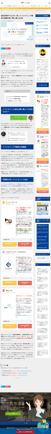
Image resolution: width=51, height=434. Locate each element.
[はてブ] (3, 48)
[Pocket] (8, 48)
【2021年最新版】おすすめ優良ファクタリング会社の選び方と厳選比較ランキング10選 (43, 213)
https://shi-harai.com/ (23, 375)
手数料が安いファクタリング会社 (14, 100)
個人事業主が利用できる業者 (42, 244)
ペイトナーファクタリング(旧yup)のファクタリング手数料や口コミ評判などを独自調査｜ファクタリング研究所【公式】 (42, 352)
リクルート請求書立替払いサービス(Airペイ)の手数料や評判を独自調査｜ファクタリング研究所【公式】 (42, 330)
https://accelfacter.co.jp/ (26, 370)
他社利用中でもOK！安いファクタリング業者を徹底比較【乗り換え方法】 (34, 10)
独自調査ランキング (16, 192)
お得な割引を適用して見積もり (25, 283)
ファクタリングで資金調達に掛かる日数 (42, 32)
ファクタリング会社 (9, 10)
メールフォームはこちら (20, 160)
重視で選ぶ (43, 225)
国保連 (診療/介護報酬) (42, 236)
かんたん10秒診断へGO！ (13, 413)
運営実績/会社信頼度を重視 (42, 233)
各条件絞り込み (17, 10)
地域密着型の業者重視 (42, 247)
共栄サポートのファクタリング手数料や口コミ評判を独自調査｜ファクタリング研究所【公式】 (42, 300)
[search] (47, 39)
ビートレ (21, 232)
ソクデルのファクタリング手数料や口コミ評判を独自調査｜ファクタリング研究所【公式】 (42, 293)
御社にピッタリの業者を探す (25, 431)
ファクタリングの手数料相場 (42, 29)
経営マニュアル (41, 6)
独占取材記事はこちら (9, 243)
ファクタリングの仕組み (42, 18)
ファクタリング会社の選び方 (31, 6)
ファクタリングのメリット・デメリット (42, 22)
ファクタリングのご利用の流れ (42, 25)
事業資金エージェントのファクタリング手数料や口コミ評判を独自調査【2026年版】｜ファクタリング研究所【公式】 (42, 271)
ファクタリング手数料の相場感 (13, 98)
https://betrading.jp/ (23, 372)
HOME (3, 10)
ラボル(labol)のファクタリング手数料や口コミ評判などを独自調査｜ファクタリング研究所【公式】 (42, 344)
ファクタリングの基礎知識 (6, 6)
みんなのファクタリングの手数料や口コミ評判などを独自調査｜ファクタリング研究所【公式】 (42, 337)
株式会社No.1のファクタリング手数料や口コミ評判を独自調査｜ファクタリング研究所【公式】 (42, 279)
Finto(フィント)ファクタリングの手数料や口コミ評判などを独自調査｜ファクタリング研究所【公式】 (42, 323)
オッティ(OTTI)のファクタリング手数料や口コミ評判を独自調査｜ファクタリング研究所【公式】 (42, 286)
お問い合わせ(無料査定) (25, 244)
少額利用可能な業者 (42, 239)
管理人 (46, 6)
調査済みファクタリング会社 (18, 6)
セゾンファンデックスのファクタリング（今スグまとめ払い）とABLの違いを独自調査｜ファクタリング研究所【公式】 (42, 308)
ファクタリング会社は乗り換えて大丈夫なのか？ (17, 96)
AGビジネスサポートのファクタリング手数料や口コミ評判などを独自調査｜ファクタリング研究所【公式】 (42, 316)
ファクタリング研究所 (7, 184)
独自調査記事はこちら (9, 282)
